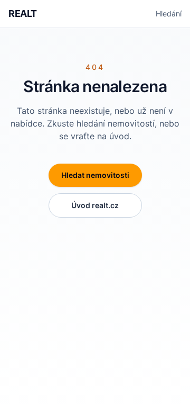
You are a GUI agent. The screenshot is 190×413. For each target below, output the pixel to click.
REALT (22, 13)
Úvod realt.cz (95, 205)
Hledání (169, 13)
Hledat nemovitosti (95, 174)
